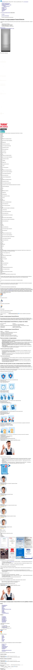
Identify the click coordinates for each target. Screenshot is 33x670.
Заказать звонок (7, 12)
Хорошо (12, 666)
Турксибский (4, 621)
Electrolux (3, 639)
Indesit (3, 636)
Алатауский (4, 616)
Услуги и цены (4, 7)
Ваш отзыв (2, 668)
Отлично (16, 666)
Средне (9, 666)
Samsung (3, 637)
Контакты (3, 10)
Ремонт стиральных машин (6, 3)
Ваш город (13, 664)
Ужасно (2, 666)
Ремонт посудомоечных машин (6, 4)
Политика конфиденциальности (6, 650)
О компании (4, 5)
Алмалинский (4, 617)
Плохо (6, 666)
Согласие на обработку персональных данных (13, 585)
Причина (1, 154)
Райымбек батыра (4, 605)
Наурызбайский (4, 620)
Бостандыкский (4, 618)
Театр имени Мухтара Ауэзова (6, 609)
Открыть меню (12, 12)
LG (2, 638)
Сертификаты (4, 9)
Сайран (3, 610)
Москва (3, 611)
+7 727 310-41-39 (25, 1)
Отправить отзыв (3, 669)
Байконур (3, 608)
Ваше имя (1, 664)
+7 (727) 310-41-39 (11, 561)
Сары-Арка (3, 612)
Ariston (3, 640)
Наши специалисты (7, 6)
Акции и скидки (4, 8)
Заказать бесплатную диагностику (13, 313)
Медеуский (3, 619)
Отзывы (3, 644)
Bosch (3, 635)
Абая (2, 607)
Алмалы (3, 606)
